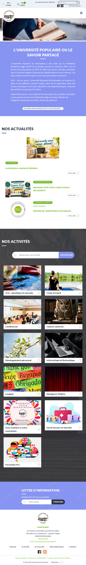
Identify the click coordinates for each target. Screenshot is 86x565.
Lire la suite (72, 173)
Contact (73, 547)
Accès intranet (75, 6)
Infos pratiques (57, 547)
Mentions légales (21, 558)
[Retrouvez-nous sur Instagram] (62, 5)
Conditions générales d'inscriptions (59, 558)
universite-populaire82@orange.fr (43, 541)
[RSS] (44, 552)
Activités (25, 547)
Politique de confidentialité (37, 558)
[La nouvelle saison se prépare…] (43, 148)
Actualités (39, 547)
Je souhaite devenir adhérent (45, 2)
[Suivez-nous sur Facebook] (39, 552)
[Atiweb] (61, 562)
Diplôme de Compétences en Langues (52, 211)
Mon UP (13, 547)
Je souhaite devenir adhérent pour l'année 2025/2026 (42, 108)
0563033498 (43, 539)
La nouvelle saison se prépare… (22, 168)
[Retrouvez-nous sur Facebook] (58, 5)
